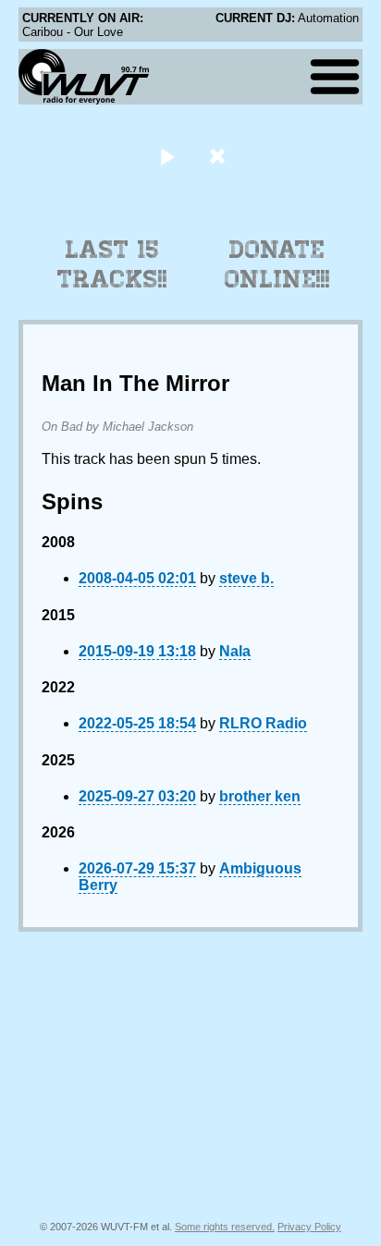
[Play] (167, 156)
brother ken (260, 796)
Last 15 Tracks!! (112, 264)
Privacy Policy (309, 1226)
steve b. (246, 578)
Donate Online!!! (277, 264)
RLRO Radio (263, 723)
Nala (235, 651)
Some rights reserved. (225, 1226)
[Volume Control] (219, 156)
